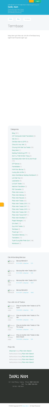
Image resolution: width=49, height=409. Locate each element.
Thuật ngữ (15, 232)
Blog (18, 19)
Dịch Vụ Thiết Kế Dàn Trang (20, 156)
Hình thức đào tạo (17, 169)
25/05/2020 (15, 54)
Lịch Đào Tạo (16, 178)
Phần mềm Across (18, 192)
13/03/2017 (15, 110)
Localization (15, 181)
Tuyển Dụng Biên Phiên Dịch (21, 240)
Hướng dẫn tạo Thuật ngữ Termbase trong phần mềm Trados (23, 80)
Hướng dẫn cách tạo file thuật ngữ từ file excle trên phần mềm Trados (23, 50)
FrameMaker (16, 166)
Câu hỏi (14, 139)
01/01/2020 (19, 263)
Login (37, 1)
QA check (15, 223)
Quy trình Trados (17, 226)
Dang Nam (15, 150)
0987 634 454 (16, 4)
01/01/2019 (19, 282)
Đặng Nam (26, 54)
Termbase (12, 108)
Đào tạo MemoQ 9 (21, 261)
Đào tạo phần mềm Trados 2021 (26, 271)
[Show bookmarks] (31, 1)
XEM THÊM (12, 68)
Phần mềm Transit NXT (19, 215)
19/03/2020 (19, 310)
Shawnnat (12, 351)
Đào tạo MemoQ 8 (21, 290)
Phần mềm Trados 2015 (19, 203)
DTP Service (15, 164)
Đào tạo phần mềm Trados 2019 (26, 280)
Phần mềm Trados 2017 (19, 206)
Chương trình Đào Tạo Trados (21, 147)
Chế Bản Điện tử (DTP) (19, 142)
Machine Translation (18, 186)
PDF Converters (17, 189)
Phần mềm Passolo (18, 198)
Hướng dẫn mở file (18, 172)
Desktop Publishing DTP (19, 153)
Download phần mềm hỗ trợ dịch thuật (24, 159)
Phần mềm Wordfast (18, 218)
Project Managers (17, 221)
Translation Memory (18, 235)
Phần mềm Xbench (26, 351)
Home (10, 19)
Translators (15, 238)
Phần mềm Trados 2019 (19, 209)
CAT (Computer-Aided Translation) (22, 136)
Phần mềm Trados (18, 201)
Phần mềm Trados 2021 (19, 212)
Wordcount (15, 243)
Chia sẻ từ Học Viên (18, 144)
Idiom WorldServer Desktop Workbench (24, 175)
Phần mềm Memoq (18, 195)
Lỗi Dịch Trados (17, 184)
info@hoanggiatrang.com (32, 4)
